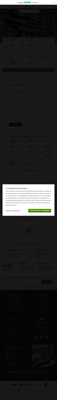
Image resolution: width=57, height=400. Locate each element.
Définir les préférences (13, 210)
